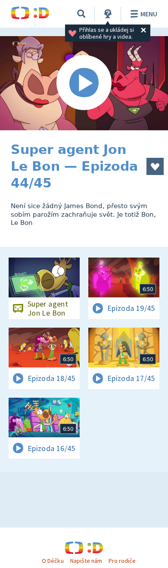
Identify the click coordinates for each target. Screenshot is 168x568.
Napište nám (86, 561)
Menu (148, 13)
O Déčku (52, 561)
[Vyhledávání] (81, 14)
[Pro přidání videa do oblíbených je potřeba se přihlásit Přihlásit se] (155, 166)
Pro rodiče (122, 561)
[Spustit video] (84, 83)
